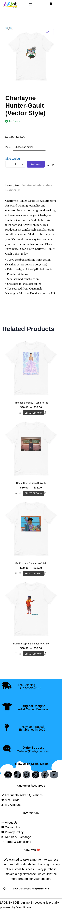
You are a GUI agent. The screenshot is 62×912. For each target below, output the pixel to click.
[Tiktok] (17, 774)
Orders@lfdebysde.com (33, 751)
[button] (30, 5)
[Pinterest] (26, 774)
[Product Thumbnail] (48, 32)
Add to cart (36, 164)
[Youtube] (54, 774)
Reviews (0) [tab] (12, 189)
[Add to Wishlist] (48, 165)
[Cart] (51, 4)
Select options (33, 413)
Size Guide (12, 158)
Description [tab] (12, 185)
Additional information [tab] (37, 185)
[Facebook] (45, 774)
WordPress (23, 907)
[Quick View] (20, 412)
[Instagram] (8, 774)
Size (8, 147)
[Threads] (35, 774)
